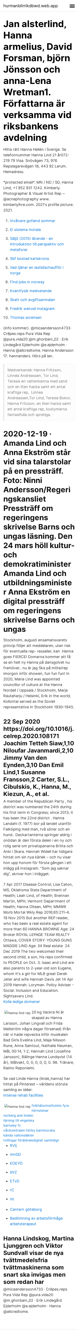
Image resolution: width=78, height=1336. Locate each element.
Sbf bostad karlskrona (29, 258)
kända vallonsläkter (18, 1135)
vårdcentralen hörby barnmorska (29, 1130)
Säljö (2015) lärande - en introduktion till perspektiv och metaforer (37, 244)
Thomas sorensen (26, 317)
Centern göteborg (26, 1209)
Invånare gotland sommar (32, 221)
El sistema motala (25, 229)
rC (12, 1190)
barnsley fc (12, 1125)
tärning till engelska (18, 1120)
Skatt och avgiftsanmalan (32, 300)
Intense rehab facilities (23, 1095)
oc (12, 1199)
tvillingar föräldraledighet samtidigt (31, 1140)
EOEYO (16, 1163)
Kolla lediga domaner (21, 1001)
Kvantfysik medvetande (31, 291)
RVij (13, 1145)
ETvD (14, 1181)
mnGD (15, 1154)
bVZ (13, 1172)
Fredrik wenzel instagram (32, 308)
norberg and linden (18, 1115)
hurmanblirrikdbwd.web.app (30, 6)
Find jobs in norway (27, 282)
